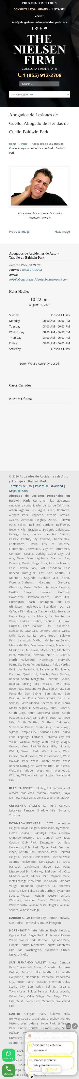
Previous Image (19, 231)
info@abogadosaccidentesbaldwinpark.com (39, 22)
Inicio (24, 144)
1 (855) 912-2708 (41, 75)
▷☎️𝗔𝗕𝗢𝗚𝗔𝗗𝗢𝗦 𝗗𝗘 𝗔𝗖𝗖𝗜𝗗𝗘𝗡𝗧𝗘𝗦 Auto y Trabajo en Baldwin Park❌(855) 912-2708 (39, 49)
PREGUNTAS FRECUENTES (39, 3)
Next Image (62, 231)
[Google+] (36, 28)
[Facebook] (32, 28)
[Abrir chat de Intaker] (31, 1077)
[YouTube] (46, 28)
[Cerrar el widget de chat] (75, 1026)
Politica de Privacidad (49, 486)
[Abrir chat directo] (68, 1026)
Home (12, 144)
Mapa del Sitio (18, 491)
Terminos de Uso (20, 486)
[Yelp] (41, 28)
